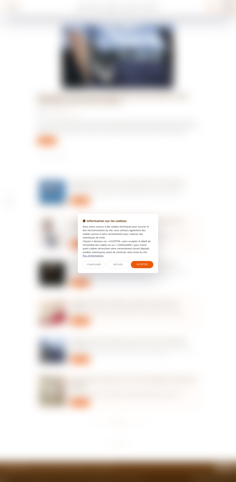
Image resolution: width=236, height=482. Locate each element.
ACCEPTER (142, 264)
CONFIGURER (94, 264)
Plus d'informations (93, 255)
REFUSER (118, 264)
